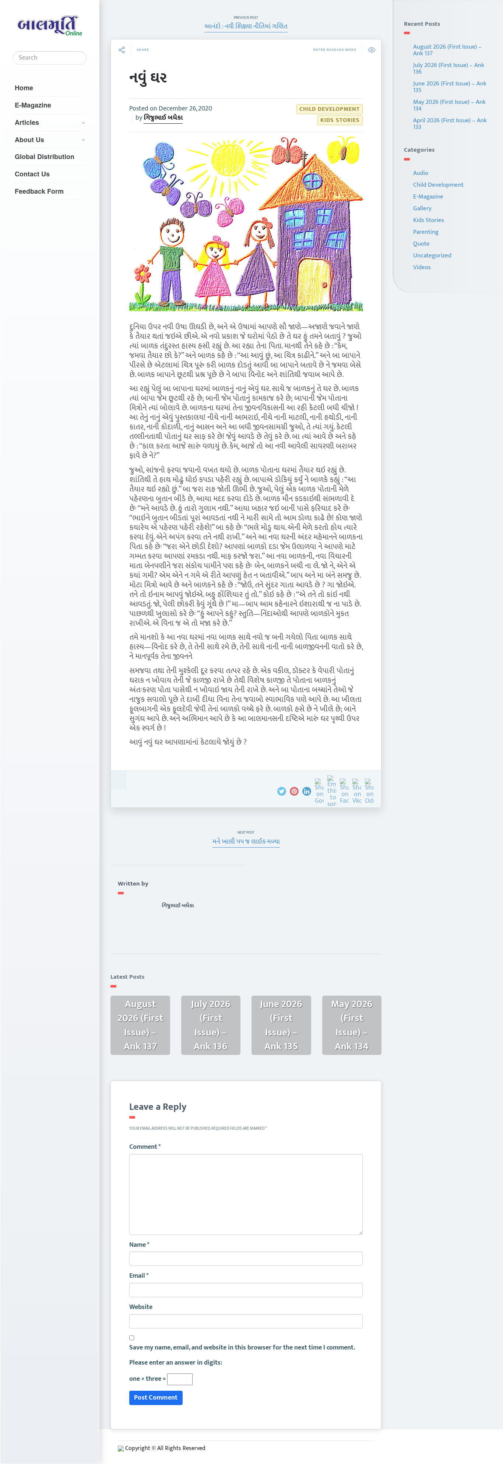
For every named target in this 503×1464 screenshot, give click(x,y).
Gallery (422, 208)
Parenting (426, 232)
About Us (29, 139)
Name (139, 1245)
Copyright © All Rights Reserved (165, 1448)
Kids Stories (340, 120)
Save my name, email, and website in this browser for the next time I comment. (242, 1348)
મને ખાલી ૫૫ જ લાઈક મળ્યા (246, 841)
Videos (422, 267)
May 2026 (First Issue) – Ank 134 (449, 105)
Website (140, 1307)
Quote (421, 244)
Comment (145, 1147)
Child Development (329, 109)
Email (139, 1276)
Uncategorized (432, 255)
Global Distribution (44, 156)
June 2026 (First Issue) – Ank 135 (449, 86)
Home (24, 87)
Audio (420, 173)
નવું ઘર (148, 78)
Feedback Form (39, 191)
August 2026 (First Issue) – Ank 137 (447, 50)
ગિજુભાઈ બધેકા (163, 117)
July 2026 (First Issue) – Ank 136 (448, 68)
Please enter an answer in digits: (175, 1363)
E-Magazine (33, 105)
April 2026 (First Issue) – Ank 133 (450, 123)
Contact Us (32, 174)
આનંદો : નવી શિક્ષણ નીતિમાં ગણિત (246, 26)
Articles (27, 122)
